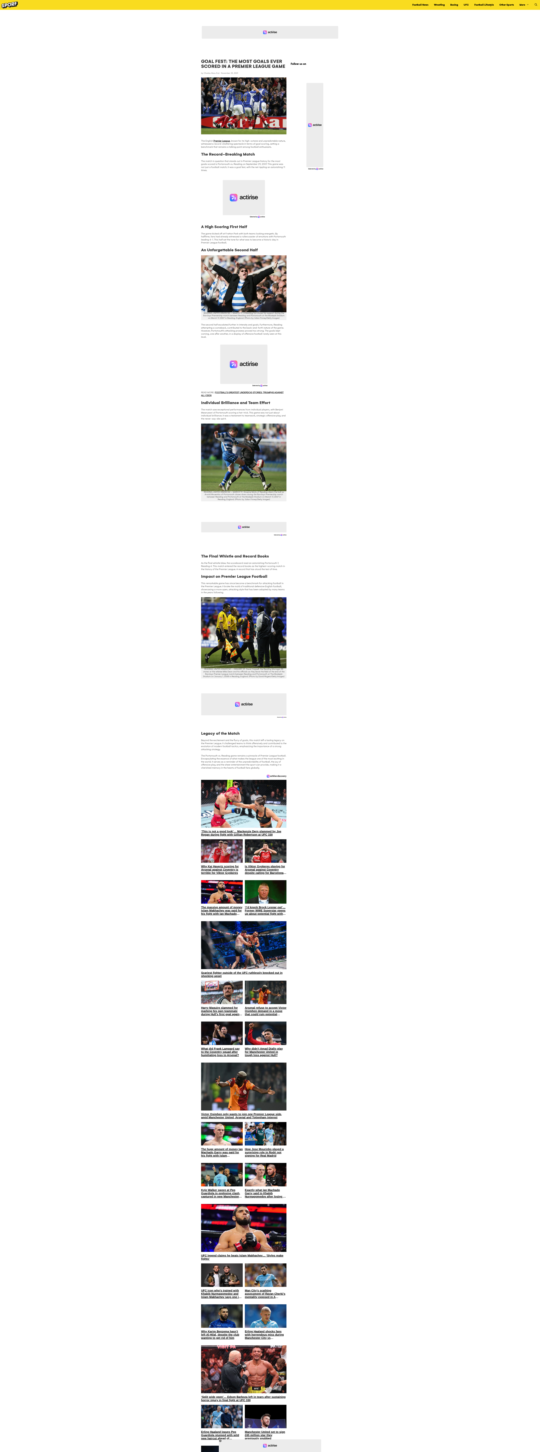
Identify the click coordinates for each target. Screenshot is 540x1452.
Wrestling (439, 5)
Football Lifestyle (484, 5)
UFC (466, 5)
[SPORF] (9, 5)
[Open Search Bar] (536, 5)
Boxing (454, 5)
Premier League (221, 141)
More (522, 5)
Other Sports (506, 5)
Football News (420, 5)
